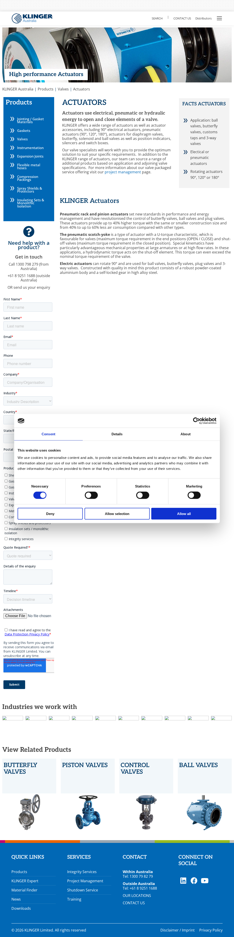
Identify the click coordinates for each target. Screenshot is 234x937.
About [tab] (186, 434)
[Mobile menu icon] (219, 18)
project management (122, 171)
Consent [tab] (48, 434)
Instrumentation (30, 147)
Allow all (184, 513)
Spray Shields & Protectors (29, 190)
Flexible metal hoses (28, 166)
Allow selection (117, 513)
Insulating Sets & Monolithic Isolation (30, 203)
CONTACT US (134, 902)
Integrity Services (82, 871)
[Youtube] (205, 880)
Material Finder (24, 890)
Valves (22, 139)
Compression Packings (27, 178)
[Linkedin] (183, 880)
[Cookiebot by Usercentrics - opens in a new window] (196, 420)
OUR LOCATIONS (137, 895)
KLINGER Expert (24, 881)
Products (19, 871)
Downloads (21, 908)
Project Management (85, 881)
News (16, 899)
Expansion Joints (30, 156)
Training (74, 899)
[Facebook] (194, 880)
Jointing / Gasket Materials (30, 120)
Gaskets (23, 130)
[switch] (91, 495)
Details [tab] (117, 434)
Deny (50, 513)
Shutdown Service (82, 890)
